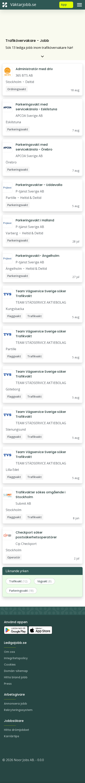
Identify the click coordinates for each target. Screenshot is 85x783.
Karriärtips (11, 736)
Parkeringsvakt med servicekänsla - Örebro (34, 147)
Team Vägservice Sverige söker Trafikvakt (41, 293)
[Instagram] (5, 748)
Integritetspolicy (16, 658)
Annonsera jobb (15, 704)
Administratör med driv (34, 69)
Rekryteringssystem (18, 710)
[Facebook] (21, 748)
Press (8, 684)
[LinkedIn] (13, 748)
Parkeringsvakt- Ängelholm (37, 255)
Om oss (9, 652)
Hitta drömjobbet (16, 730)
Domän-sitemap (16, 671)
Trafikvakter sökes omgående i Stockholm (40, 494)
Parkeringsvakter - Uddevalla (39, 185)
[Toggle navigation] (79, 5)
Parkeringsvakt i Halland (35, 220)
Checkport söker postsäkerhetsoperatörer (36, 535)
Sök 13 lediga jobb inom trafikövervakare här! (39, 47)
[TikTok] (29, 748)
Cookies (10, 665)
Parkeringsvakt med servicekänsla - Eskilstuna (36, 106)
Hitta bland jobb (15, 677)
